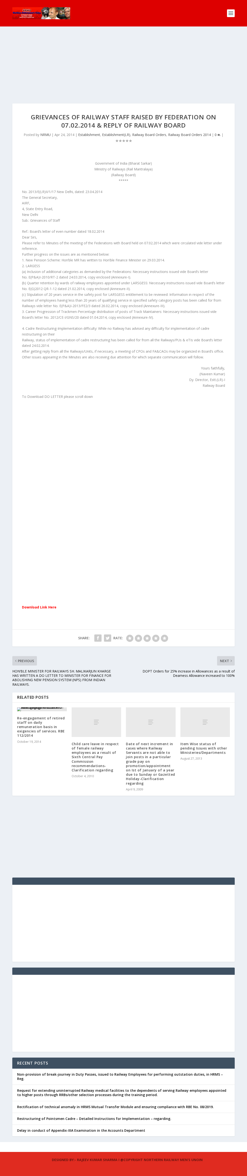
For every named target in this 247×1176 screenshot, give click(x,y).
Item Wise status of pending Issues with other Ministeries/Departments (203, 748)
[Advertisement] (123, 69)
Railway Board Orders (149, 134)
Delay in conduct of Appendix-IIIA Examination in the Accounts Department (81, 1130)
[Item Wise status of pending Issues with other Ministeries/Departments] (205, 722)
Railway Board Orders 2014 (189, 134)
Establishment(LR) (116, 134)
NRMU (45, 134)
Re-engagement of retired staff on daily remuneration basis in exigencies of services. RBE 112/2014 (41, 727)
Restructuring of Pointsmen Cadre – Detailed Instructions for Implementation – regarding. (94, 1118)
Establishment (89, 134)
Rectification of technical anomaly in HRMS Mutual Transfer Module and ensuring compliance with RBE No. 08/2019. (115, 1107)
